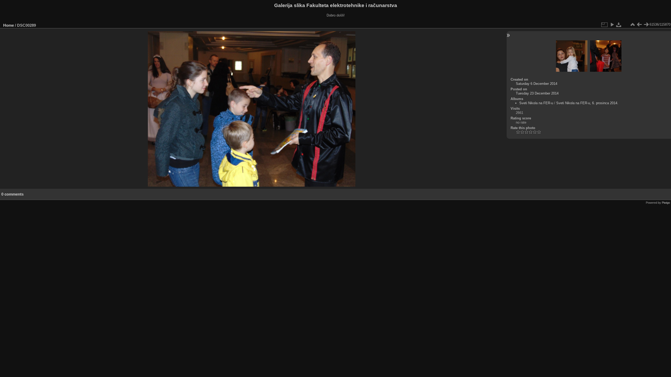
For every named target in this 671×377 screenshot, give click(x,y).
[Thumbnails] (632, 24)
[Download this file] (618, 24)
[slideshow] (612, 24)
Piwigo (666, 202)
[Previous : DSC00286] (639, 24)
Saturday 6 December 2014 (536, 84)
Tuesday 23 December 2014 (537, 93)
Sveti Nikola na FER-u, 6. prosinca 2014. (587, 103)
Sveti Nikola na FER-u (536, 103)
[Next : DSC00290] (646, 24)
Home (8, 25)
